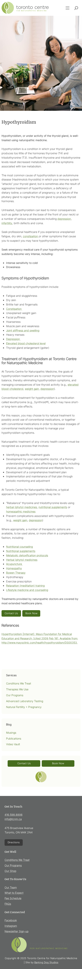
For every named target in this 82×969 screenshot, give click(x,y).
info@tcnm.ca (13, 819)
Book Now (31, 613)
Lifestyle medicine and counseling (27, 590)
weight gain (32, 388)
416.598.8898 (14, 814)
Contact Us (11, 613)
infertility (7, 223)
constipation (31, 236)
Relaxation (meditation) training (25, 585)
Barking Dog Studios (46, 962)
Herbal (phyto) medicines (21, 559)
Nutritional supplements (20, 551)
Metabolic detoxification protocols (27, 555)
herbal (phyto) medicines (21, 507)
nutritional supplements (53, 507)
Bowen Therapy (16, 572)
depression (64, 218)
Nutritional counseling (19, 546)
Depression (13, 339)
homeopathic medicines (20, 511)
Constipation (14, 308)
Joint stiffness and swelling (22, 330)
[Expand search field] (76, 8)
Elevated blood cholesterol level (26, 343)
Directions (14, 842)
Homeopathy (14, 568)
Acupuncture (14, 564)
